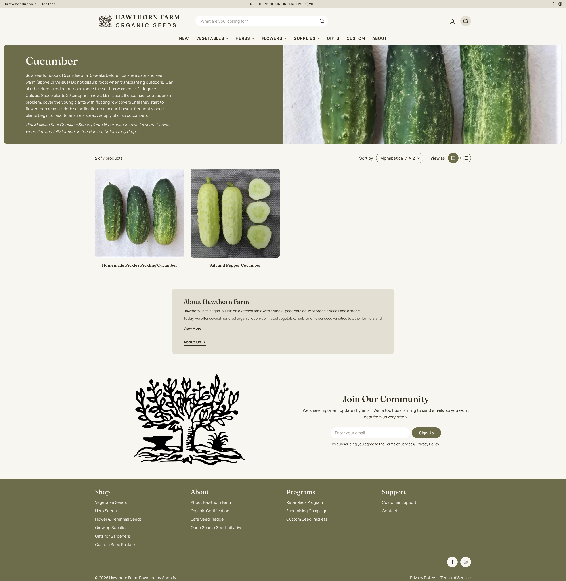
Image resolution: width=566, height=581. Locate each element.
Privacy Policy (422, 577)
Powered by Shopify (157, 577)
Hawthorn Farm (123, 577)
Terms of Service (399, 444)
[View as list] (465, 158)
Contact (48, 4)
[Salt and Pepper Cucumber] (235, 213)
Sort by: (366, 158)
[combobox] (261, 21)
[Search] (322, 21)
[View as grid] (453, 158)
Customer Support (20, 4)
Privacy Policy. (428, 444)
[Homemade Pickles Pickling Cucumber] (139, 213)
